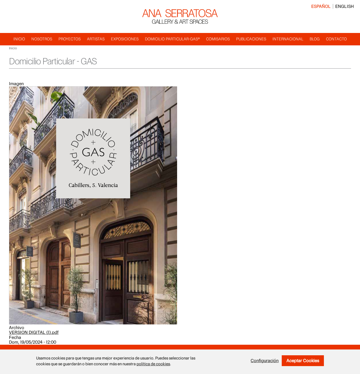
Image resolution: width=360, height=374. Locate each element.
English (344, 6)
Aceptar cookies (302, 360)
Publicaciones (251, 38)
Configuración (265, 360)
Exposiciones (125, 38)
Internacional (288, 38)
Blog (315, 38)
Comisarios (218, 38)
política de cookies (153, 363)
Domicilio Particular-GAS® (172, 38)
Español (321, 6)
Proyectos (70, 38)
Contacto (336, 38)
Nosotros (41, 38)
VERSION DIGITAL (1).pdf (34, 332)
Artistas (96, 38)
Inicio (19, 38)
